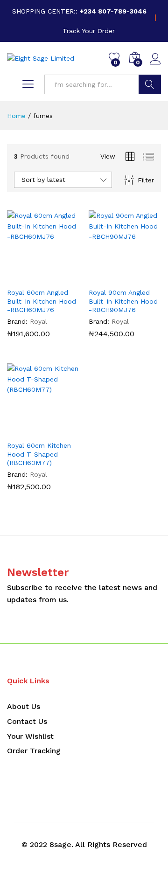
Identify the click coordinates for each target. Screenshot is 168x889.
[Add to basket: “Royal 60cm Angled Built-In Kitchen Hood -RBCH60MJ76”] (22, 277)
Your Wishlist (30, 736)
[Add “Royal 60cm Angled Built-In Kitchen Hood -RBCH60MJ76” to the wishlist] (65, 277)
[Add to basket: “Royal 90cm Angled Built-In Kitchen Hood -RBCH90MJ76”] (104, 277)
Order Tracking (34, 750)
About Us (23, 706)
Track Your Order (89, 31)
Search (150, 84)
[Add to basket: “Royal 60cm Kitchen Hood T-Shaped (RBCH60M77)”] (22, 430)
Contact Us (27, 721)
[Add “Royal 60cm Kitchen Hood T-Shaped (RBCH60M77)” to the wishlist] (65, 430)
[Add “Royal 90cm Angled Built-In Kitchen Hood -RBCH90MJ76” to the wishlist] (146, 277)
